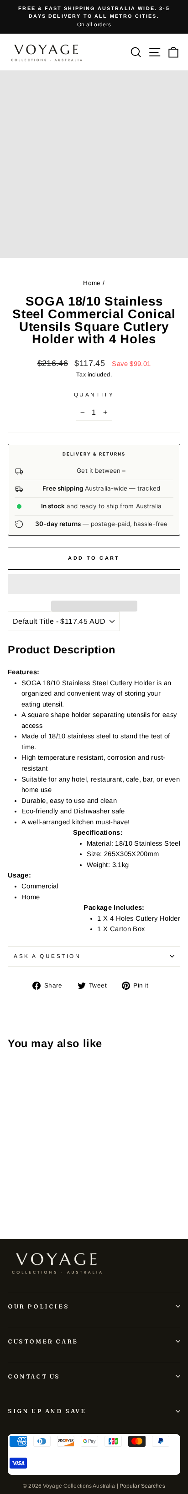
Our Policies (38, 1306)
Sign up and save (47, 1410)
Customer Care (43, 1341)
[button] (94, 584)
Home (91, 283)
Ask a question (47, 956)
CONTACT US (34, 1376)
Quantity (94, 394)
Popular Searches (142, 1486)
